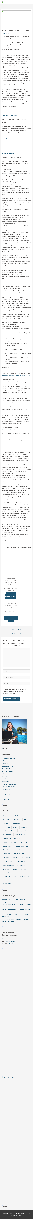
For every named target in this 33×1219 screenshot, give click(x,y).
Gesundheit (6, 850)
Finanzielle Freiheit (20, 834)
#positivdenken (7, 819)
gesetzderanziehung (21, 846)
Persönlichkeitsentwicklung (9, 784)
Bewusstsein (6, 827)
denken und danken (9, 831)
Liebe (15, 869)
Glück (14, 850)
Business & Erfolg (6, 763)
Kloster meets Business (8, 939)
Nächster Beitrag (16, 633)
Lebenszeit (6, 869)
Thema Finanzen (6, 792)
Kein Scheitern (26, 857)
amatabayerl (15, 823)
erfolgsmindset (7, 834)
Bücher (11, 943)
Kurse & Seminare (11, 941)
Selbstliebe (6, 880)
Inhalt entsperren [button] (6, 139)
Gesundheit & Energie (7, 771)
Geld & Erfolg (7, 846)
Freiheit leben (14, 842)
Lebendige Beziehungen (8, 779)
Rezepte (15, 876)
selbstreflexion (7, 884)
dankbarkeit (24, 827)
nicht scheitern (6, 873)
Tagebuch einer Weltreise (8, 786)
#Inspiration (6, 816)
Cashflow (15, 827)
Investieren (16, 857)
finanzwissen (7, 838)
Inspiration (4, 776)
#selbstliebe (17, 819)
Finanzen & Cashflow (7, 766)
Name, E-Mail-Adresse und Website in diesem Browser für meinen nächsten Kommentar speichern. (14, 691)
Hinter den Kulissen (7, 774)
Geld (27, 842)
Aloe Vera (5, 823)
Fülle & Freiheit (6, 768)
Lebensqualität (8, 865)
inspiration (6, 857)
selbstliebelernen (16, 880)
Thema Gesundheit (7, 794)
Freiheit (5, 842)
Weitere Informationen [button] (8, 141)
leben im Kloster (21, 861)
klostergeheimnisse (8, 861)
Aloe (25, 819)
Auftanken (4, 761)
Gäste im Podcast (18, 853)
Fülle (22, 842)
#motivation (16, 816)
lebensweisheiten (21, 865)
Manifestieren (5, 781)
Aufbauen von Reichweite (8, 758)
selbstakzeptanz (24, 876)
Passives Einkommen (19, 873)
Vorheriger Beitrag (16, 629)
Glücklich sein (6, 853)
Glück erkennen (23, 850)
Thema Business (6, 789)
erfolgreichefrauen (24, 831)
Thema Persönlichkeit (7, 797)
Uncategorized (5, 33)
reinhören (6, 876)
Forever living (18, 838)
